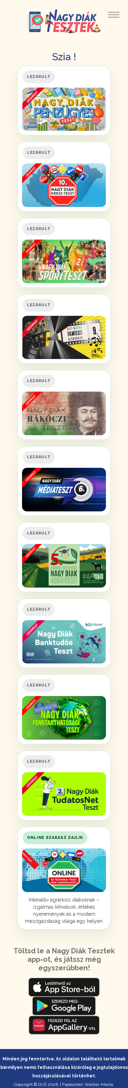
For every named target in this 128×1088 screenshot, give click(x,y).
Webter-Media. (99, 1084)
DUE (42, 1084)
